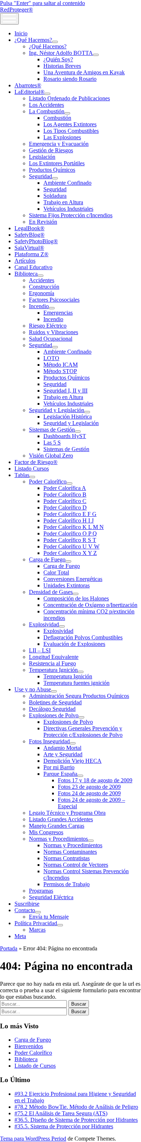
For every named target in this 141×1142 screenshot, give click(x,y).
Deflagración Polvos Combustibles (83, 637)
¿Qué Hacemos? (33, 40)
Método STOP (60, 371)
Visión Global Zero (51, 455)
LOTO (51, 358)
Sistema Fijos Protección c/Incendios (70, 215)
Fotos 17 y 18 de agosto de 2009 (95, 780)
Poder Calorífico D (65, 507)
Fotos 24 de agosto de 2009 (89, 793)
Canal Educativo (33, 267)
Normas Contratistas (66, 858)
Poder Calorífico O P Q (70, 533)
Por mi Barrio (58, 767)
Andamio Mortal (62, 748)
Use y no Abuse (32, 689)
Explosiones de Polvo (53, 715)
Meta (20, 936)
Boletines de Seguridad (55, 702)
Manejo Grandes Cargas (56, 826)
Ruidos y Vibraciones (53, 332)
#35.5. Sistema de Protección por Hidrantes (63, 1126)
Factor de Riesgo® (35, 462)
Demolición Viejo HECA (72, 761)
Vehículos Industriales (68, 209)
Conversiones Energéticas (72, 579)
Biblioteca (26, 274)
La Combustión (46, 111)
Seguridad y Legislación (56, 410)
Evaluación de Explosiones (74, 644)
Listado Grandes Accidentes (61, 819)
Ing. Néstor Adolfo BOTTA (61, 53)
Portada (8, 948)
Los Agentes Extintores (70, 124)
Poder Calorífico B (64, 494)
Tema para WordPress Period (33, 1139)
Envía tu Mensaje (49, 917)
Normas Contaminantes (70, 852)
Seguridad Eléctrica (51, 897)
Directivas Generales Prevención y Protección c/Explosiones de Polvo (83, 731)
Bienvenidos (28, 1046)
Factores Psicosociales (54, 300)
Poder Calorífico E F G (70, 514)
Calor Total (56, 572)
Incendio (39, 306)
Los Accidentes (46, 105)
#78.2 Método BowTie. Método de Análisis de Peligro (76, 1107)
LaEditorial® (29, 92)
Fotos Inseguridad (49, 741)
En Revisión (43, 222)
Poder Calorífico (48, 481)
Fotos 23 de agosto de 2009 (89, 787)
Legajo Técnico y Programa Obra (67, 813)
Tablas (21, 475)
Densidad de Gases (51, 592)
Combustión (57, 118)
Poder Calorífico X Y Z (70, 553)
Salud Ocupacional (50, 339)
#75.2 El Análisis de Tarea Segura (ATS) (60, 1113)
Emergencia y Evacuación (59, 144)
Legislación (42, 157)
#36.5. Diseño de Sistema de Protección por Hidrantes (76, 1120)
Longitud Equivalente (53, 657)
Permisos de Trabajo (66, 884)
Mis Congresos (46, 832)
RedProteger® (16, 9)
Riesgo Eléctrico (48, 326)
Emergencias (58, 313)
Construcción (44, 287)
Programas (41, 891)
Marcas (37, 930)
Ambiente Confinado (67, 183)
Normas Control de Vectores (75, 865)
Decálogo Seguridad (52, 709)
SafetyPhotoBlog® (36, 241)
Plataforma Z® (31, 254)
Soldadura (55, 196)
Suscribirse (26, 904)
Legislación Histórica (67, 417)
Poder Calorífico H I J (68, 520)
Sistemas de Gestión (52, 429)
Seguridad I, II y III (65, 391)
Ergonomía (41, 293)
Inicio (20, 33)
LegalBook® (29, 228)
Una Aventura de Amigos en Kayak (84, 72)
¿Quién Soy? (58, 59)
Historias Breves (62, 66)
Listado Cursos (31, 468)
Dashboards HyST (64, 436)
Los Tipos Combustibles (71, 131)
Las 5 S (52, 442)
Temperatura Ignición (53, 670)
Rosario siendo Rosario (70, 79)
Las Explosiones (62, 137)
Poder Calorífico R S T (69, 540)
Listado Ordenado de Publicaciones (69, 98)
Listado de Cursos (35, 1066)
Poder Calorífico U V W (71, 546)
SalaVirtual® (29, 248)
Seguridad (40, 176)
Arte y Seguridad (62, 754)
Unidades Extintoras (66, 585)
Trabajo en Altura (63, 202)
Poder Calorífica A (64, 488)
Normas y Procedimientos (58, 839)
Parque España (60, 774)
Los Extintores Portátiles (57, 163)
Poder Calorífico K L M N (73, 527)
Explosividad (44, 624)
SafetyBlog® (29, 235)
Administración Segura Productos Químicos (79, 696)
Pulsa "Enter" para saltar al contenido (42, 3)
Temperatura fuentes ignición (76, 683)
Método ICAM (60, 365)
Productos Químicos (52, 170)
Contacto (24, 910)
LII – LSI (40, 650)
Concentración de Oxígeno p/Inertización (90, 605)
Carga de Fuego (47, 559)
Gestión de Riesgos (51, 150)
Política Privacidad (35, 923)
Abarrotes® (27, 85)
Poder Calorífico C (64, 501)
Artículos (24, 261)
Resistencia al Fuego (52, 663)
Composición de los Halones (76, 598)
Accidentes (41, 280)
